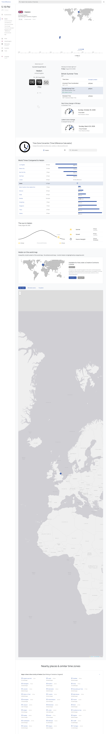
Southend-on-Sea (76, 710)
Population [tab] (41, 288)
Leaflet (91, 656)
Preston (74, 699)
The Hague (74, 726)
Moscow (21, 191)
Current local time (8, 20)
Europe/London (92, 79)
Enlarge (81, 278)
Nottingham (24, 683)
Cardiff (73, 720)
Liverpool (24, 705)
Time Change (7, 26)
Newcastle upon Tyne (77, 689)
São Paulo (21, 176)
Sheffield (74, 678)
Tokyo (20, 209)
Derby (73, 683)
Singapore (21, 206)
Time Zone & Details (8, 24)
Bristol (48, 715)
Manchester (50, 689)
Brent (73, 705)
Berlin (20, 187)
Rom (34, 187)
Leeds (48, 678)
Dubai (20, 194)
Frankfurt (24, 187)
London (21, 179)
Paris (28, 187)
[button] (8, 41)
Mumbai (21, 198)
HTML (39, 93)
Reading (24, 715)
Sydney (21, 213)
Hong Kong (21, 202)
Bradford (49, 683)
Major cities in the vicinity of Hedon (42, 674)
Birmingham (24, 699)
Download (73, 278)
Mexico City (21, 168)
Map (5, 34)
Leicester (24, 689)
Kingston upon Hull (26, 678)
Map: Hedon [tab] (22, 288)
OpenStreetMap (96, 656)
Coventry (49, 694)
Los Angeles (22, 164)
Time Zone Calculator (9, 28)
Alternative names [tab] (32, 288)
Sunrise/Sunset (7, 32)
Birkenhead (49, 705)
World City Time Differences (7, 30)
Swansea (24, 726)
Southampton (25, 720)
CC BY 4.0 (72, 267)
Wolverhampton (50, 699)
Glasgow (49, 726)
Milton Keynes (75, 694)
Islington (24, 710)
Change (6, 10)
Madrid (31, 187)
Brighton (74, 715)
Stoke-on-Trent (25, 694)
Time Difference (7, 22)
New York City (22, 172)
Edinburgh (49, 720)
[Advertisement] (55, 36)
